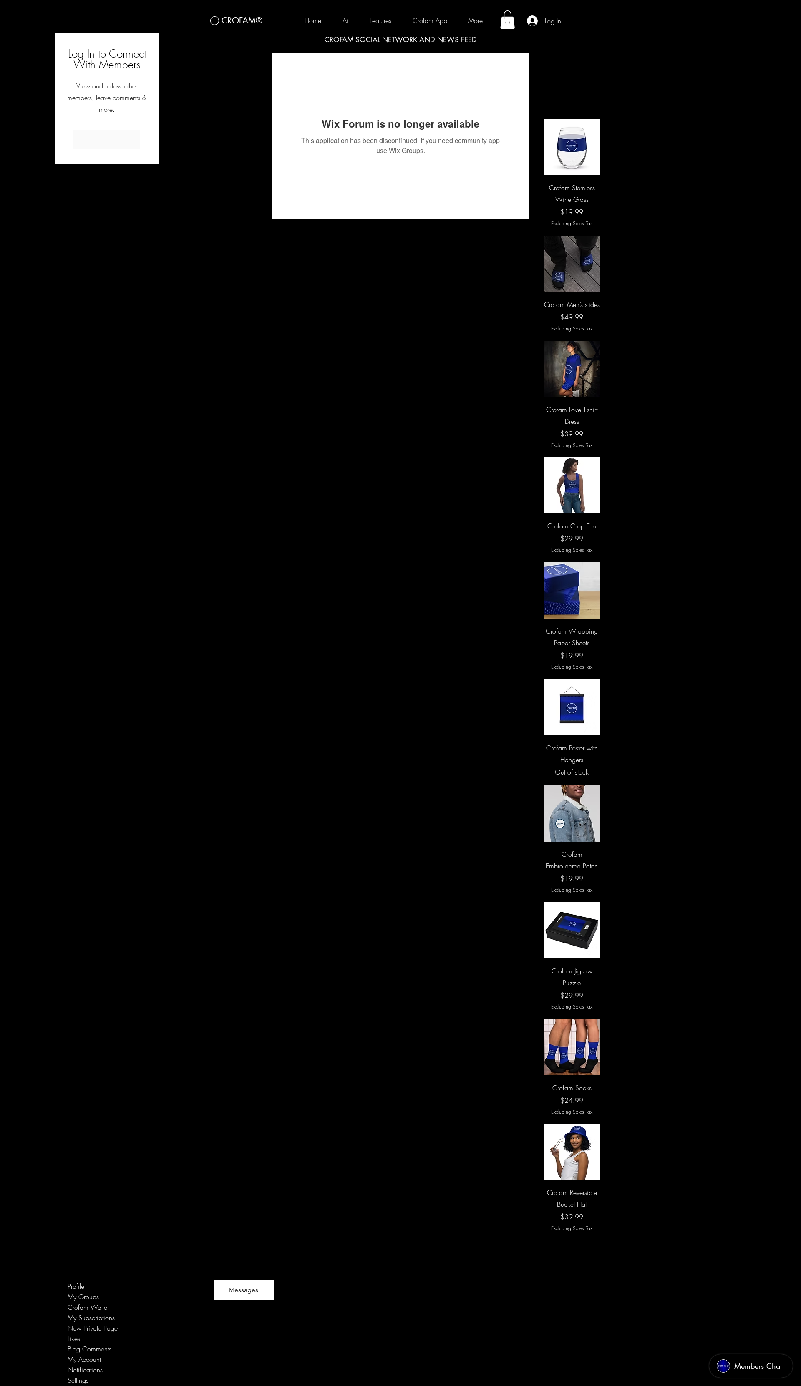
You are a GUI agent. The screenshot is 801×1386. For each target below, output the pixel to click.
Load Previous (572, 95)
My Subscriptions (91, 1317)
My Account (84, 1359)
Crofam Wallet (88, 1307)
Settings (78, 1380)
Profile (76, 1286)
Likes (74, 1338)
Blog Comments (89, 1348)
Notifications (85, 1369)
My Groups (83, 1296)
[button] (507, 19)
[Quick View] (572, 147)
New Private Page (93, 1328)
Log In (107, 139)
